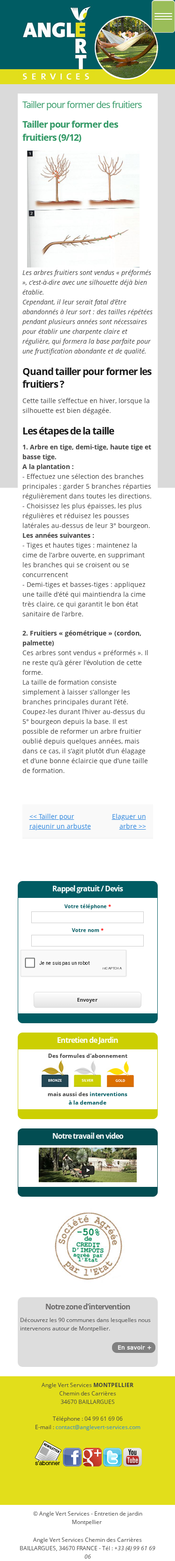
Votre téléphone (87, 906)
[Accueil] (88, 81)
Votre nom (88, 929)
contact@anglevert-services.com (98, 1427)
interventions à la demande (98, 1098)
